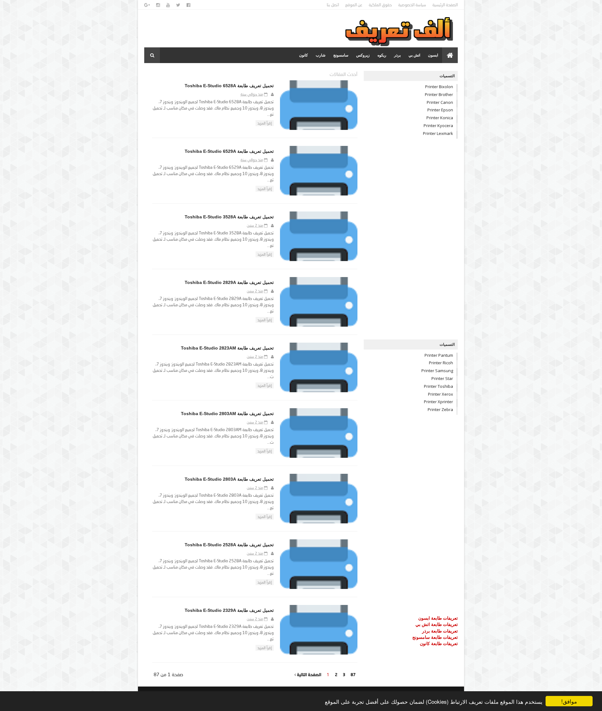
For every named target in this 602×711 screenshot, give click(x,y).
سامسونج (340, 55)
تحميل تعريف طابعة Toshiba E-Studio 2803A (229, 479)
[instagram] (158, 5)
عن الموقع (353, 4)
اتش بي (414, 55)
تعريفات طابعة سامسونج (435, 637)
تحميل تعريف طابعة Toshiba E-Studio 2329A (229, 610)
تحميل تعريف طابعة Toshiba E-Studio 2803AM (227, 413)
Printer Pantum (439, 355)
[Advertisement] (411, 239)
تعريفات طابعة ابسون (438, 618)
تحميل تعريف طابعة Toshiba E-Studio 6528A (229, 85)
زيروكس (363, 55)
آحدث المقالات (343, 74)
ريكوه (382, 55)
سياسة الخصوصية (412, 4)
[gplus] (147, 5)
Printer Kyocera (438, 125)
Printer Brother (439, 94)
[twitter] (178, 5)
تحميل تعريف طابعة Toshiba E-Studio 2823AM (227, 347)
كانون (303, 55)
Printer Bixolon (439, 86)
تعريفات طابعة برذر (440, 631)
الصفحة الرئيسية (445, 4)
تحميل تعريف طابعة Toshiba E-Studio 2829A (229, 282)
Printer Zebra (440, 409)
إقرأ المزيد (264, 123)
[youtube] (168, 5)
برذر (397, 55)
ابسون (433, 55)
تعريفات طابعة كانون (439, 643)
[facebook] (188, 5)
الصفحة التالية (308, 674)
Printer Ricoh (441, 363)
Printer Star (442, 378)
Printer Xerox (440, 394)
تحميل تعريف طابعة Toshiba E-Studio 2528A (229, 544)
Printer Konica (439, 117)
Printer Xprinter (438, 401)
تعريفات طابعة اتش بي (436, 624)
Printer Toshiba (438, 386)
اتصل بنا (333, 4)
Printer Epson (440, 110)
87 (353, 674)
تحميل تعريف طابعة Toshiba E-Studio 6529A (229, 151)
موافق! (569, 701)
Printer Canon (440, 102)
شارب (320, 55)
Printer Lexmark (438, 133)
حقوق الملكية (380, 4)
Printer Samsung (437, 370)
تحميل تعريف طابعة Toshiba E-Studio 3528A (229, 216)
